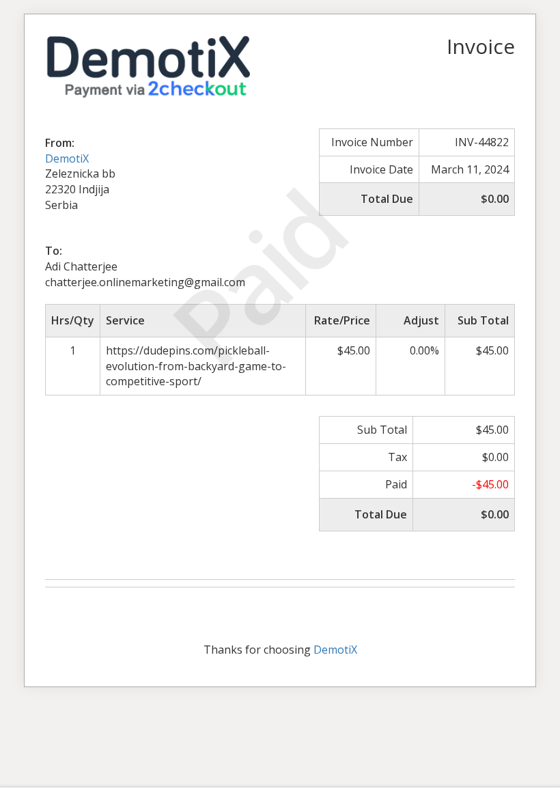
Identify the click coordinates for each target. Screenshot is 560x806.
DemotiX (67, 158)
